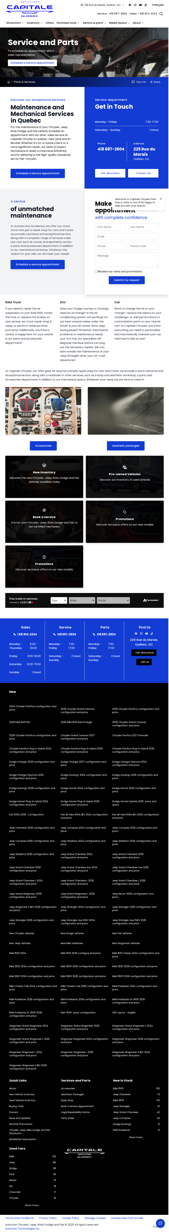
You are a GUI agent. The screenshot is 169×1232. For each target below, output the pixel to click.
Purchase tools (67, 22)
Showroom (13, 22)
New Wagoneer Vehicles (124, 943)
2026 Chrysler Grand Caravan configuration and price (128, 723)
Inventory (33, 22)
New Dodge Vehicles (71, 933)
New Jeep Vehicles (20, 943)
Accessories (42, 445)
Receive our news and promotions (119, 271)
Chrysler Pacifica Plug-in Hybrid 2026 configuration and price (132, 750)
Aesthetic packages (123, 445)
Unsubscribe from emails (127, 1218)
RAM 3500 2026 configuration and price (133, 976)
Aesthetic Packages (71, 1094)
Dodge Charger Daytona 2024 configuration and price (128, 763)
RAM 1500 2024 (17, 952)
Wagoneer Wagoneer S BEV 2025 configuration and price (28, 1066)
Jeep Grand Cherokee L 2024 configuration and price (26, 882)
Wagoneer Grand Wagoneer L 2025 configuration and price (29, 1040)
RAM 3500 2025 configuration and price (82, 976)
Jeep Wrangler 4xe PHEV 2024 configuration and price (77, 921)
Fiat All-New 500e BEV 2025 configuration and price (126, 816)
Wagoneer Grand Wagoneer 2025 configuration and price (79, 1027)
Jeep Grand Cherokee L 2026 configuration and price (127, 882)
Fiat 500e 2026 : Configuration (26, 814)
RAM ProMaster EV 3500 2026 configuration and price (25, 1014)
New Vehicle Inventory (22, 1094)
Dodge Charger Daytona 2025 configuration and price (26, 776)
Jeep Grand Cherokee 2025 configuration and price (126, 855)
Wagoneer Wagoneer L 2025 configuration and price (76, 1053)
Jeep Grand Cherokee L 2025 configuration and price (76, 882)
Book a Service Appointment (76, 1106)
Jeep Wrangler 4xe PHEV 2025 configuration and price (127, 921)
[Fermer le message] (161, 198)
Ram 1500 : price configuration (77, 1012)
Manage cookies (95, 1218)
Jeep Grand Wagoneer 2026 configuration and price (25, 895)
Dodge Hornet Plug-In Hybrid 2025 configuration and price (79, 802)
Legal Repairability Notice (74, 1112)
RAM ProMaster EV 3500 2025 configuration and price (127, 1000)
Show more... (134, 1137)
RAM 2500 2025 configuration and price (82, 966)
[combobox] (58, 600)
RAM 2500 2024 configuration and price (32, 966)
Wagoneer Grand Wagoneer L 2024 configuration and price (131, 1027)
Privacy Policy (48, 1218)
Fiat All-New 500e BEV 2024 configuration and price (75, 816)
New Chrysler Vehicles (21, 933)
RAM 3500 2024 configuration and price (32, 976)
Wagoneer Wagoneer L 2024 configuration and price (25, 1053)
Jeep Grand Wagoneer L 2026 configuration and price (77, 895)
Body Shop (66, 1100)
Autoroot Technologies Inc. (22, 1228)
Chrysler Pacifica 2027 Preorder (129, 735)
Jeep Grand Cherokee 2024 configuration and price (76, 855)
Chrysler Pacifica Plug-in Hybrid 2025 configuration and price (81, 750)
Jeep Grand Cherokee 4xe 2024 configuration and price (78, 868)
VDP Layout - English (122, 1012)
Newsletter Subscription (22, 1139)
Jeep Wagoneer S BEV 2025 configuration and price (24, 908)
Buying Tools (16, 1106)
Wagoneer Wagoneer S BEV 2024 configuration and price (129, 1053)
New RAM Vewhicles (71, 943)
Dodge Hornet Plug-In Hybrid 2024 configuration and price (28, 802)
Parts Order (66, 1117)
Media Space (118, 22)
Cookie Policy (70, 1218)
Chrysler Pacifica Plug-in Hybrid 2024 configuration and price (30, 750)
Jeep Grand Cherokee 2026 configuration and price (25, 868)
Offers (50, 22)
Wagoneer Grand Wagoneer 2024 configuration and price (28, 1027)
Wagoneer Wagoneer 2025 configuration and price (126, 1040)
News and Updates (20, 1117)
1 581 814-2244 (145, 13)
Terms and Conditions (19, 1218)
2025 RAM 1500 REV (19, 721)
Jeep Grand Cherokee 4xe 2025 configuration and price (129, 868)
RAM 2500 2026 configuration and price (133, 966)
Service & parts (93, 22)
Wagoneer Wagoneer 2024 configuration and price (75, 1040)
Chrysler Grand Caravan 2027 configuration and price (77, 736)
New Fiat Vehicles (120, 933)
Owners (13, 1112)
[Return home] (8, 81)
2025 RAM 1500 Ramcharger (75, 721)
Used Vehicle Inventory (22, 1100)
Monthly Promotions (20, 1123)
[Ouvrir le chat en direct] (158, 1223)
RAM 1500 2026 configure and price (80, 952)
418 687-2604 (116, 13)
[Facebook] (127, 5)
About (137, 22)
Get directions (108, 173)
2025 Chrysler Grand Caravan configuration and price (77, 710)
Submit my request (125, 280)
